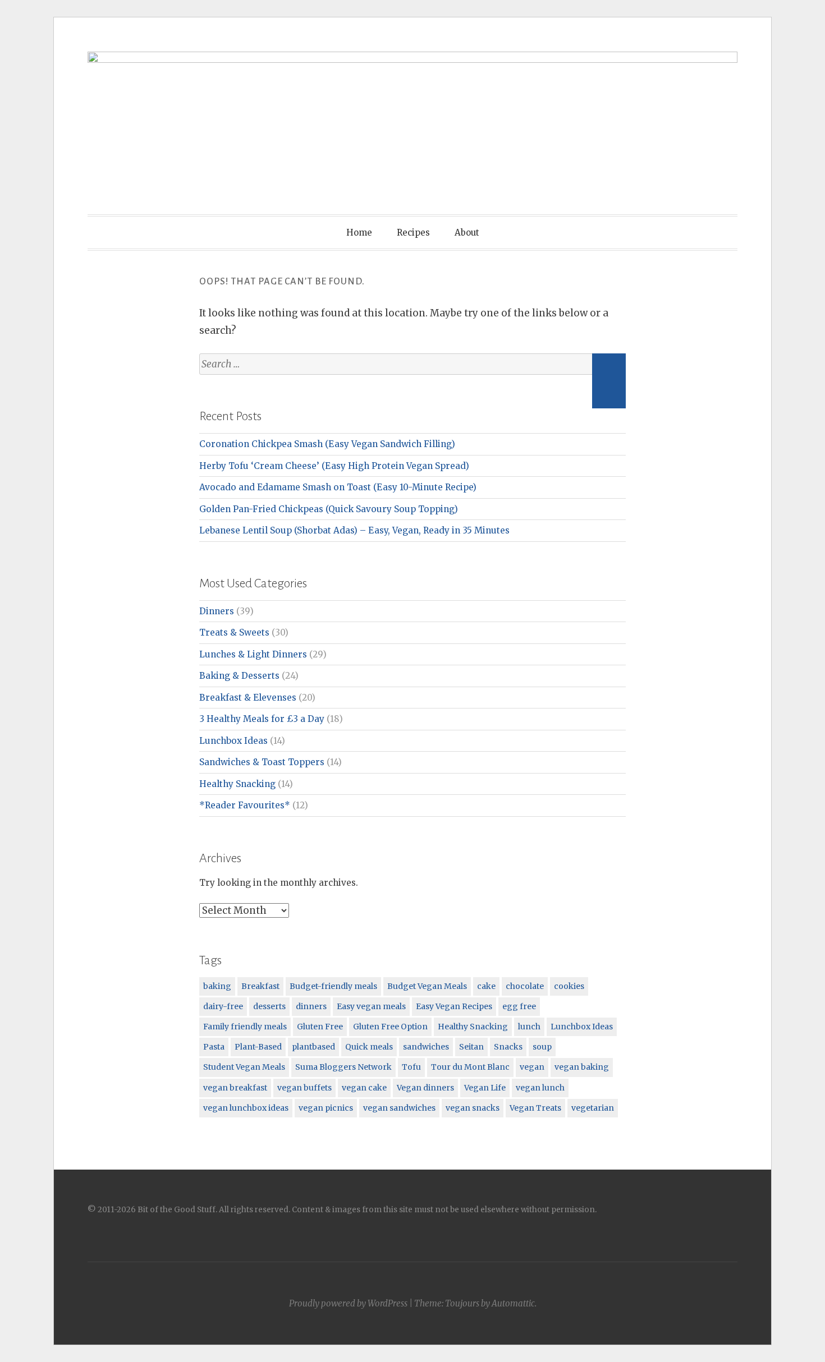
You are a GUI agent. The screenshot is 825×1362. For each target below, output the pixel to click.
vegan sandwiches (399, 1108)
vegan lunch (540, 1088)
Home (359, 232)
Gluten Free (320, 1026)
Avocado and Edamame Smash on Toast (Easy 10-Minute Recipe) (337, 487)
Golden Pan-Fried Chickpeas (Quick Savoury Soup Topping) (328, 509)
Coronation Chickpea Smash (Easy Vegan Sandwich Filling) (327, 444)
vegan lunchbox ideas (245, 1108)
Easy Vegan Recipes (454, 1006)
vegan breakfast (235, 1088)
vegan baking (581, 1067)
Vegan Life (485, 1088)
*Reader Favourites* (244, 805)
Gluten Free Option (390, 1026)
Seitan (471, 1047)
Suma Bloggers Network (343, 1067)
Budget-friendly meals (333, 986)
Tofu (411, 1067)
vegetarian (592, 1108)
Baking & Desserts (239, 675)
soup (542, 1047)
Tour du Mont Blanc (470, 1067)
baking (217, 986)
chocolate (525, 986)
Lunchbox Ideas (233, 740)
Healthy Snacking (237, 784)
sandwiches (426, 1047)
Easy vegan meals (371, 1006)
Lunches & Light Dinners (253, 654)
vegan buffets (304, 1088)
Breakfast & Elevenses (247, 697)
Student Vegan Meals (244, 1067)
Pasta (213, 1047)
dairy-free (223, 1006)
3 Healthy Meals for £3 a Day (261, 719)
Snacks (508, 1047)
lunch (529, 1026)
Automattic (513, 1303)
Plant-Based (258, 1047)
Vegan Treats (535, 1108)
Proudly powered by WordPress (348, 1303)
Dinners (216, 611)
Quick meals (369, 1047)
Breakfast (260, 986)
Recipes (413, 232)
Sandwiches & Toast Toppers (261, 762)
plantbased (313, 1047)
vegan (532, 1067)
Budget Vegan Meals (427, 986)
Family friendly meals (245, 1026)
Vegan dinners (425, 1088)
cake (486, 986)
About (467, 232)
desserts (269, 1006)
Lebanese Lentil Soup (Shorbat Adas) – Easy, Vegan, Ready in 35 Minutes (354, 530)
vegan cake (364, 1088)
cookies (569, 986)
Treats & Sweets (234, 632)
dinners (311, 1006)
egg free (519, 1006)
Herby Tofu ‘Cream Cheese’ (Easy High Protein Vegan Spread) (334, 466)
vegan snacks (472, 1108)
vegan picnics (326, 1108)
